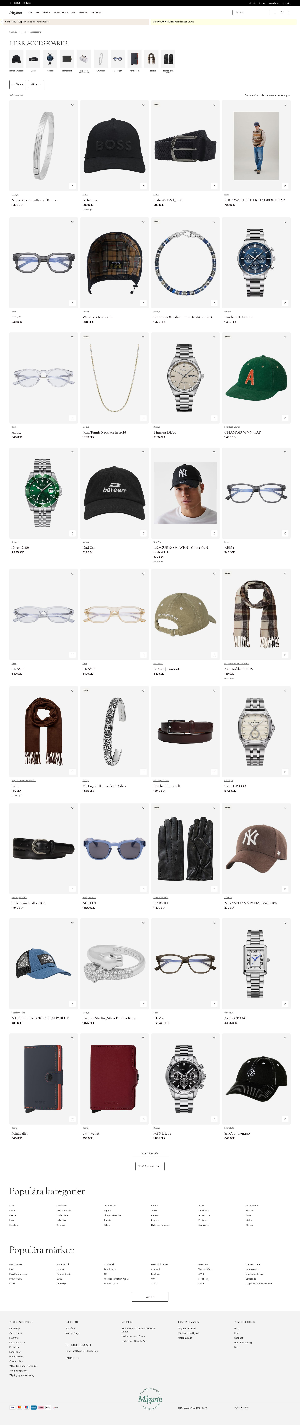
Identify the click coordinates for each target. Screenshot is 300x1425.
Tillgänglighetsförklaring (21, 1375)
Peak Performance (18, 1274)
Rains (12, 1269)
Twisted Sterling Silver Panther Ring (108, 1018)
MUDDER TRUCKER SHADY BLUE (40, 1018)
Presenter (286, 3)
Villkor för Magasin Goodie (23, 1366)
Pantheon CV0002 (238, 317)
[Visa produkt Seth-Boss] (114, 145)
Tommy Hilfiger (205, 1269)
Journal (262, 3)
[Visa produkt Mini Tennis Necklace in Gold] (114, 378)
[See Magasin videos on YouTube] (246, 1408)
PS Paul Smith (15, 1279)
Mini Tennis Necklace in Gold (104, 432)
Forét (226, 195)
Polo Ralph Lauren (232, 427)
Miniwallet (20, 1133)
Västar (249, 1215)
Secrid (14, 1128)
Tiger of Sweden (160, 898)
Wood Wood (63, 1264)
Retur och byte (17, 1343)
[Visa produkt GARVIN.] (185, 848)
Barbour (85, 312)
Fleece (12, 1215)
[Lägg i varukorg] (72, 186)
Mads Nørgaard (16, 1264)
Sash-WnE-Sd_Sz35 (167, 200)
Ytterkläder (203, 1210)
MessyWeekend (89, 898)
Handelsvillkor (16, 1357)
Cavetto (227, 312)
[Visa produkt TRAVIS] (43, 614)
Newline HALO (111, 1284)
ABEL (16, 432)
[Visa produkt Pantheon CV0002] (256, 262)
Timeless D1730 (164, 432)
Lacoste (61, 1269)
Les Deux (155, 1274)
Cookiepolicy (16, 1361)
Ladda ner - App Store (133, 1336)
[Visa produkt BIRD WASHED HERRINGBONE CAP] (256, 145)
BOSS (85, 195)
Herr (236, 1333)
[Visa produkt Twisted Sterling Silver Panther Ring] (114, 963)
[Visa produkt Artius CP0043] (256, 963)
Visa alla (150, 1297)
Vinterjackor (110, 1206)
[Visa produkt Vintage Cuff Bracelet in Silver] (114, 731)
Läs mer (70, 1358)
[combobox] (251, 12)
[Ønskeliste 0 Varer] (282, 12)
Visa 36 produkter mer (150, 1166)
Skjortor (250, 1210)
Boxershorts (252, 1206)
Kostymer (203, 1220)
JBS (105, 1274)
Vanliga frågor (73, 1333)
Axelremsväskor (64, 1210)
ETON (12, 1284)
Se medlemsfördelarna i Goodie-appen (139, 1330)
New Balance (252, 1269)
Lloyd (201, 1284)
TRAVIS (18, 669)
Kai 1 (15, 786)
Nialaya (15, 195)
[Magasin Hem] (15, 12)
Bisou (14, 312)
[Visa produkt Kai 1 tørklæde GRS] (256, 614)
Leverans (13, 1338)
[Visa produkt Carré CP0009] (256, 731)
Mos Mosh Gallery (254, 1274)
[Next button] (298, 22)
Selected (155, 1269)
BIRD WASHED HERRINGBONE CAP (254, 200)
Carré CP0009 (235, 786)
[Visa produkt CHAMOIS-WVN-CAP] (256, 378)
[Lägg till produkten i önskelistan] (72, 104)
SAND (201, 1274)
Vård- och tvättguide (189, 1333)
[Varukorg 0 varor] (289, 12)
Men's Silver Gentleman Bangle (34, 200)
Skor (11, 1206)
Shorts (154, 1206)
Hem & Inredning (243, 1343)
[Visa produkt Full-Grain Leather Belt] (43, 848)
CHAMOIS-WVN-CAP (242, 432)
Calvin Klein (109, 1264)
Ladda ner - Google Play (134, 1341)
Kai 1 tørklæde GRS (238, 669)
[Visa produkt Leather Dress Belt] (185, 731)
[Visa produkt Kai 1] (43, 731)
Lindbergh (62, 1284)
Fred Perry (203, 1279)
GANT (154, 1279)
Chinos (249, 1225)
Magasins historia (187, 1329)
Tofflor (154, 1210)
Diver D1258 (21, 547)
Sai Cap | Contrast (166, 669)
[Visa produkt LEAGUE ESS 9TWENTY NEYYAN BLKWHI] (185, 493)
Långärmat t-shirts (112, 1215)
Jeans (201, 1206)
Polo (11, 1220)
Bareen (85, 542)
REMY (229, 547)
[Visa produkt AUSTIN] (114, 848)
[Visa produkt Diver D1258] (43, 493)
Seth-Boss (89, 200)
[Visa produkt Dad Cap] (114, 493)
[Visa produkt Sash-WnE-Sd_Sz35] (185, 145)
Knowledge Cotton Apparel (117, 1279)
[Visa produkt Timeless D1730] (185, 378)
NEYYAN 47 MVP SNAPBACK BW (251, 903)
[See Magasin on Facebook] (241, 1408)
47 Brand (228, 898)
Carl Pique (228, 781)
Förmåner (70, 1329)
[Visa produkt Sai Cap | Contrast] (185, 614)
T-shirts (107, 1220)
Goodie (252, 3)
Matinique (203, 1264)
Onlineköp (14, 1329)
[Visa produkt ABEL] (43, 378)
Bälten (107, 1225)
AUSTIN (89, 903)
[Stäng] (199, 728)
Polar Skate (158, 664)
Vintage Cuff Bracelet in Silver (104, 786)
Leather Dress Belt (166, 786)
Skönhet (238, 1338)
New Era (157, 542)
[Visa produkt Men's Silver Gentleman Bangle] (43, 145)
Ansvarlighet (273, 3)
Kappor (107, 1210)
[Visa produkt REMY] (256, 493)
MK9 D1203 (162, 1133)
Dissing (156, 427)
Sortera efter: (252, 95)
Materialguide (185, 1338)
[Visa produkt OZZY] (43, 262)
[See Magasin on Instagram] (236, 1408)
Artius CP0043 (235, 1018)
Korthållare (62, 1206)
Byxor (12, 1210)
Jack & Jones (110, 1269)
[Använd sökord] (237, 12)
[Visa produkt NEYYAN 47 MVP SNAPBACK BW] (256, 848)
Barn (236, 1347)
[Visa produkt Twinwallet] (114, 1079)
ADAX (154, 1284)
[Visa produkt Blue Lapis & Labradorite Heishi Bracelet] (185, 262)
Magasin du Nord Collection (236, 664)
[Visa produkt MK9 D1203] (185, 1079)
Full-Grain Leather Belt (29, 903)
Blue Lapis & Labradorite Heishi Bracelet (182, 317)
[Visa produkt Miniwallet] (43, 1079)
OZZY (16, 317)
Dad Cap (88, 547)
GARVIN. (160, 903)
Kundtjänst (15, 1352)
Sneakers (13, 1225)
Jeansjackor (204, 1215)
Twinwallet (90, 1133)
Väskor (249, 1220)
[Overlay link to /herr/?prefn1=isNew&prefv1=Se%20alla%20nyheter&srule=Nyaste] (76, 22)
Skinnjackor (204, 1225)
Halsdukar (61, 1220)
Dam (236, 1329)
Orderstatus (15, 1333)
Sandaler (61, 1225)
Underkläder (63, 1215)
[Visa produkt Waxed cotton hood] (114, 262)
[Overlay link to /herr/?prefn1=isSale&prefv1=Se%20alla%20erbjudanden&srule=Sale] (224, 22)
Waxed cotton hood (97, 317)
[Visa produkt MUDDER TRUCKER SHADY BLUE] (43, 963)
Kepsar (154, 1215)
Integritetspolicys (18, 1371)
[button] (275, 12)
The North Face (18, 1013)
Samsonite (251, 1279)
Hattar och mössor (160, 1225)
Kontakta (14, 1347)
